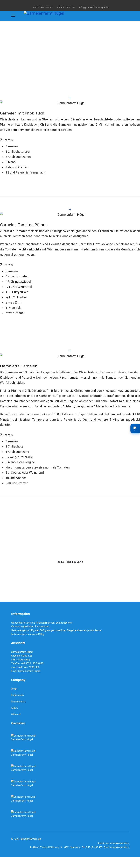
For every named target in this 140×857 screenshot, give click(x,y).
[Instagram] (73, 3)
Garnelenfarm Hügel (29, 671)
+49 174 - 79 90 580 (66, 7)
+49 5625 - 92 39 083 (43, 7)
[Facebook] (67, 3)
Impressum (17, 695)
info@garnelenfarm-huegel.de (93, 7)
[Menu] (13, 15)
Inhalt (14, 688)
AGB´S (14, 708)
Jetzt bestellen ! (70, 561)
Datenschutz (18, 701)
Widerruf (15, 714)
